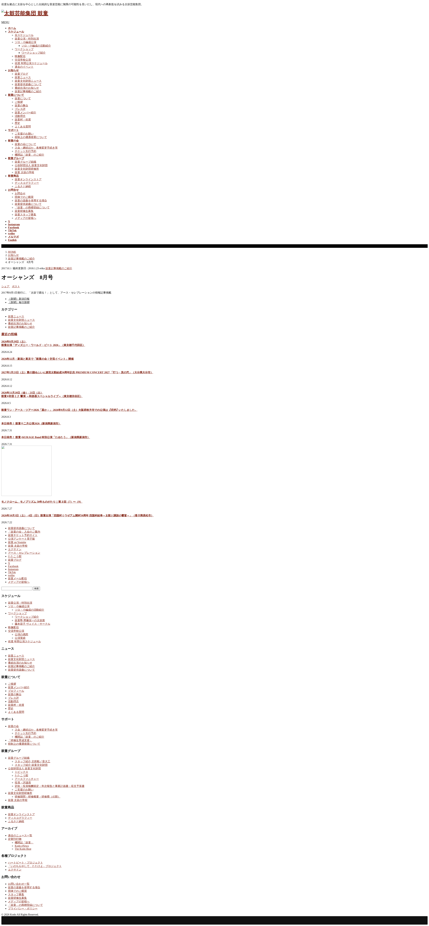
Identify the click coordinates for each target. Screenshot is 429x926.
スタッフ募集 (16, 894)
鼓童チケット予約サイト (23, 535)
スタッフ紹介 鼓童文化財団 (31, 764)
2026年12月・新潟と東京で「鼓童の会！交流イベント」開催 (37, 358)
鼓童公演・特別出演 (27, 38)
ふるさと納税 (23, 186)
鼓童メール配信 (17, 578)
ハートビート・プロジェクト (25, 862)
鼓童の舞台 (21, 105)
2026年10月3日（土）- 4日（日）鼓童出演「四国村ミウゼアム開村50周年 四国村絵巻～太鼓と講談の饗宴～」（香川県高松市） (77, 515)
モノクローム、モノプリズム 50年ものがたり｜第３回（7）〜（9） (41, 501)
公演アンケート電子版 (21, 538)
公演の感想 (21, 634)
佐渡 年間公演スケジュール (31, 63)
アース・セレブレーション (24, 552)
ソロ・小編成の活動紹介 (36, 45)
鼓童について (23, 98)
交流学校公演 (23, 59)
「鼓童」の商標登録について (32, 207)
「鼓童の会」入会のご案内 (24, 531)
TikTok (12, 572)
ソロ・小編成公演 (25, 42)
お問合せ (20, 193)
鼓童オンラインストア (28, 179)
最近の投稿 (9, 334)
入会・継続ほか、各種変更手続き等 (36, 147)
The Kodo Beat (23, 848)
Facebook (13, 566)
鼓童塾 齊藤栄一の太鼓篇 (30, 620)
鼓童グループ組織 (25, 161)
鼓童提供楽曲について (28, 84)
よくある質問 (23, 126)
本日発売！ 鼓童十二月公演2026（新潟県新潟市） (31, 423)
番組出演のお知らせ (27, 87)
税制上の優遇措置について (31, 137)
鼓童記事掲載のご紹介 (28, 91)
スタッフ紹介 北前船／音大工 (32, 761)
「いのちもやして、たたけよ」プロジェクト (35, 866)
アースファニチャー (27, 779)
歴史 (17, 123)
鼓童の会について (25, 144)
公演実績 (20, 637)
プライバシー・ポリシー (23, 908)
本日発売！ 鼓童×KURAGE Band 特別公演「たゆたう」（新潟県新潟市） (45, 437)
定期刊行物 (14, 839)
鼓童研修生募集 (24, 211)
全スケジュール (24, 35)
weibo (11, 575)
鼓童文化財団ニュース (28, 80)
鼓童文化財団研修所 (27, 168)
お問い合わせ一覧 (18, 883)
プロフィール (16, 690)
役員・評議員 (23, 782)
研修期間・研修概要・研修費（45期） (37, 796)
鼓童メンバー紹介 (25, 112)
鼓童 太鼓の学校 (24, 172)
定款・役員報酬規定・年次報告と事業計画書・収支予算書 (49, 786)
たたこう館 (14, 556)
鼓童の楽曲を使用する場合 (31, 200)
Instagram (13, 569)
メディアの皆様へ (25, 218)
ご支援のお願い (24, 133)
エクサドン (14, 549)
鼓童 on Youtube (17, 542)
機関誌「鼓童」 (24, 842)
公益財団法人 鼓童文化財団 (31, 165)
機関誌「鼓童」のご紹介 (29, 154)
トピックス (21, 772)
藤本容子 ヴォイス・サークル (32, 623)
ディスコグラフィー (27, 182)
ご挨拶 (19, 102)
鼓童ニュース (23, 77)
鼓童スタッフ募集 (25, 214)
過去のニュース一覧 (20, 835)
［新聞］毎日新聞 (18, 302)
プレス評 (20, 109)
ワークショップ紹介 (33, 52)
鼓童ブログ (21, 73)
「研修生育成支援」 (20, 740)
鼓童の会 (13, 726)
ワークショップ (24, 49)
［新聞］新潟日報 (18, 298)
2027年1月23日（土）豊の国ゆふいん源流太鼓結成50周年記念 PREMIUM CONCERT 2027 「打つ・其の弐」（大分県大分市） (77, 372)
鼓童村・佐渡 (23, 119)
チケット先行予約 (25, 151)
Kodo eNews (22, 845)
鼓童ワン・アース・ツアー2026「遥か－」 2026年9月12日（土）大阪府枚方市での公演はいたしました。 (69, 409)
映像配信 (20, 56)
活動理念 (20, 116)
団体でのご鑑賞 (24, 197)
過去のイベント (24, 66)
